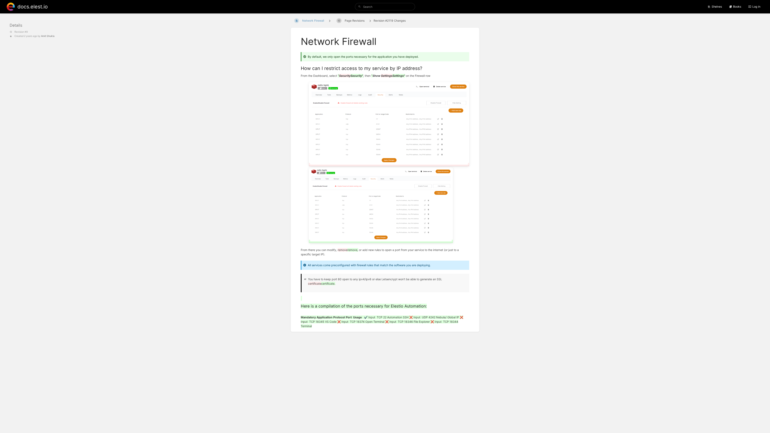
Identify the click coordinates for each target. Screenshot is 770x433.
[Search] (359, 6)
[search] (385, 6)
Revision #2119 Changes (390, 20)
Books (737, 6)
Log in (756, 6)
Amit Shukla (48, 35)
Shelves (717, 6)
